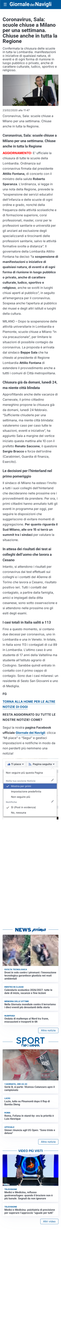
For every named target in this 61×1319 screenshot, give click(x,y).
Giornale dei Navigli (30, 733)
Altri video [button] (49, 1221)
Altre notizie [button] (48, 1030)
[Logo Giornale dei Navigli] (30, 4)
